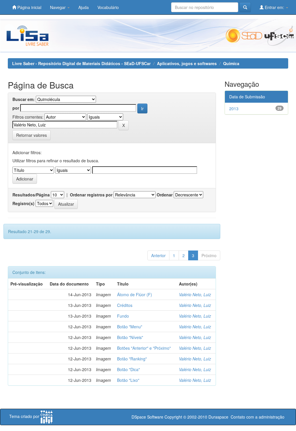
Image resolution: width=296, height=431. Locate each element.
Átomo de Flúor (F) (134, 294)
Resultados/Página (31, 195)
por (15, 108)
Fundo (123, 316)
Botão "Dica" (128, 369)
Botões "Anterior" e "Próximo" (144, 348)
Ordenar (165, 195)
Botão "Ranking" (132, 359)
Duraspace (218, 417)
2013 (233, 108)
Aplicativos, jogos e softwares (187, 63)
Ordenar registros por (91, 195)
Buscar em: (23, 99)
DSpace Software (147, 417)
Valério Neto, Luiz (195, 294)
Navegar (58, 7)
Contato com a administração (257, 417)
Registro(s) (23, 203)
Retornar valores (31, 135)
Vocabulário (108, 7)
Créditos (124, 305)
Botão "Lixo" (128, 380)
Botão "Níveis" (130, 337)
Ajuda (83, 7)
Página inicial (28, 7)
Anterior (158, 255)
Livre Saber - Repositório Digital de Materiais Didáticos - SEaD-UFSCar (81, 63)
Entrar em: (274, 7)
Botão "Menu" (129, 326)
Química (231, 63)
